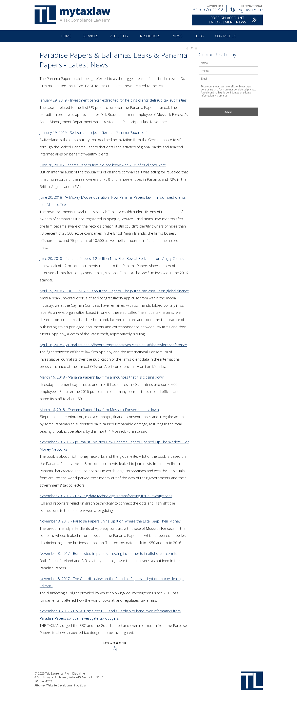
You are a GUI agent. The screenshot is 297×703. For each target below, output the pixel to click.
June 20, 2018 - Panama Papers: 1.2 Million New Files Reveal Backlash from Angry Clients (112, 258)
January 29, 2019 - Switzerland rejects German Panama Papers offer (95, 132)
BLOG (199, 36)
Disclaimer (79, 673)
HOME (66, 36)
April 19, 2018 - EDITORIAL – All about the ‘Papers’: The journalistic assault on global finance (114, 291)
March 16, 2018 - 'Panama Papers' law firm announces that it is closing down (102, 377)
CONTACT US (225, 36)
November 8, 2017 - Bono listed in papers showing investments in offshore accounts (108, 553)
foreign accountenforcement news (227, 19)
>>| (115, 649)
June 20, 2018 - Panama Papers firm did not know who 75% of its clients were (103, 165)
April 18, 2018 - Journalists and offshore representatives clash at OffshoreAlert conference (113, 344)
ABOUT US (119, 36)
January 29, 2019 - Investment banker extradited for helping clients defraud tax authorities (113, 100)
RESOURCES (150, 36)
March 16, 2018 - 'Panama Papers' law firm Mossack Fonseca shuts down (99, 409)
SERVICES (91, 36)
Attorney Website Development (55, 685)
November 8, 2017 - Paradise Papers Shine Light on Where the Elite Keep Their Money (110, 521)
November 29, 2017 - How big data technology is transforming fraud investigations (106, 495)
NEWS (178, 36)
